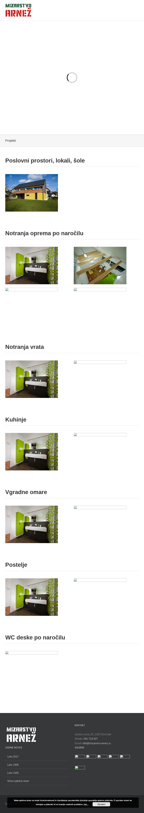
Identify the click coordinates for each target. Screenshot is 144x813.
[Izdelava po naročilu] (80, 759)
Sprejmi (101, 804)
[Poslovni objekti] (91, 759)
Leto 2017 (13, 756)
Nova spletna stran (18, 780)
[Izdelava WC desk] (102, 759)
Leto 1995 (13, 764)
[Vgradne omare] (113, 759)
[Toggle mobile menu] (137, 6)
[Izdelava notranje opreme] (80, 770)
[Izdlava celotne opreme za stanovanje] (125, 759)
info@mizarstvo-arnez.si (97, 743)
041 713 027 (91, 738)
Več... (86, 804)
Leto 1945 (13, 772)
